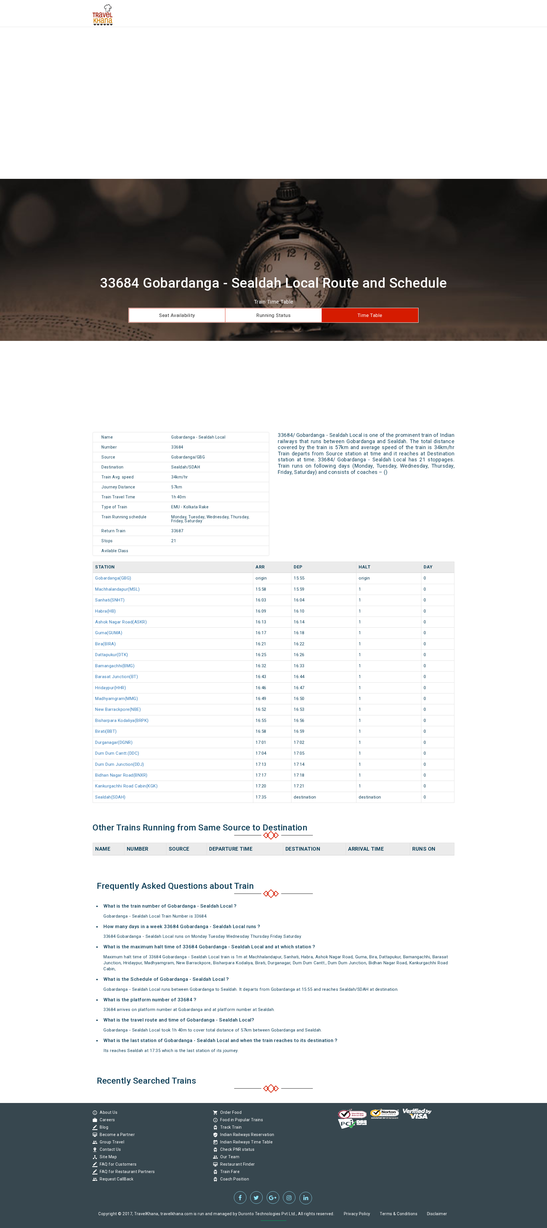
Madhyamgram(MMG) (116, 698)
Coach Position (233, 1179)
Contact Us (109, 1149)
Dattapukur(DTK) (111, 654)
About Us (107, 1112)
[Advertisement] (171, 40)
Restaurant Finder (236, 1164)
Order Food (229, 1112)
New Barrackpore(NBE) (118, 709)
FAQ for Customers (117, 1164)
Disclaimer (437, 1213)
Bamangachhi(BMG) (114, 665)
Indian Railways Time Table (245, 1142)
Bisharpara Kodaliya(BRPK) (122, 720)
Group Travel (110, 1142)
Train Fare (228, 1171)
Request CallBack (115, 1179)
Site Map (107, 1157)
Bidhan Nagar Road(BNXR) (121, 775)
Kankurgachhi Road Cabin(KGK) (126, 786)
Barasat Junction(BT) (116, 676)
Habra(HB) (105, 611)
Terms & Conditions (398, 1213)
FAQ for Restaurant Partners (126, 1171)
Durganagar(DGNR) (113, 742)
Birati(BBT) (106, 731)
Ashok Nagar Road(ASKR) (121, 622)
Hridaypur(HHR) (110, 687)
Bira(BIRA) (105, 643)
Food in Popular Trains (240, 1120)
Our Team (228, 1157)
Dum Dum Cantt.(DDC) (117, 753)
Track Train (229, 1127)
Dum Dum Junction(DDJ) (119, 764)
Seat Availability (177, 315)
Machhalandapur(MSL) (117, 589)
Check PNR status (235, 1149)
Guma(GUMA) (108, 632)
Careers (106, 1120)
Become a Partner (116, 1134)
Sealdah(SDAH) (110, 797)
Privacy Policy (357, 1213)
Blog (102, 1127)
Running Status (273, 315)
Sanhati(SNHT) (110, 600)
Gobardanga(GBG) (113, 578)
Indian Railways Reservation (245, 1134)
